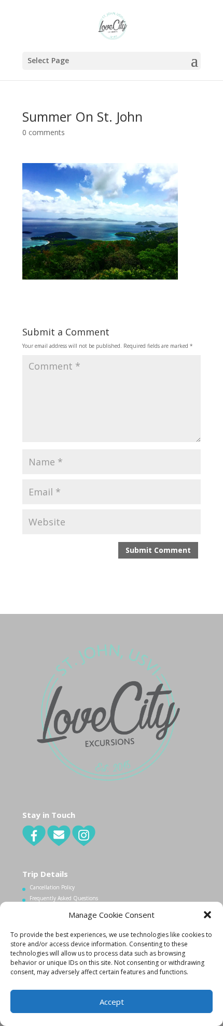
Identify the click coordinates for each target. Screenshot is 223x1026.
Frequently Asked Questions (64, 898)
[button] (207, 915)
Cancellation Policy (52, 887)
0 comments (43, 132)
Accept (112, 1001)
